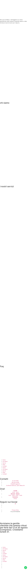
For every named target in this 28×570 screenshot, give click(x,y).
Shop (4, 464)
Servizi (4, 463)
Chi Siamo (5, 461)
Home (4, 460)
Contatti (5, 466)
